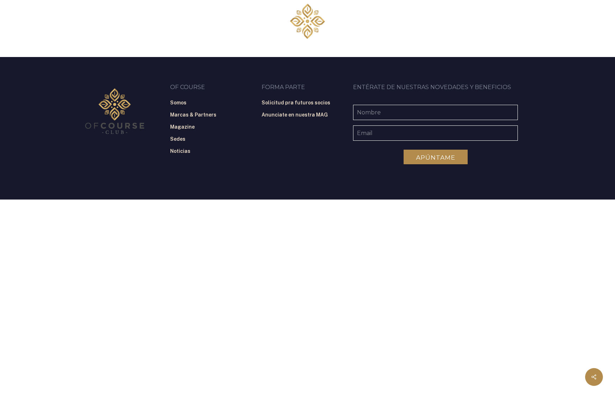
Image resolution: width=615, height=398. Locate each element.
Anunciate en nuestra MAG (295, 115)
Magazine (182, 127)
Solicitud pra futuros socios (296, 102)
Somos (178, 102)
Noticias (180, 151)
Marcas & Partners (193, 115)
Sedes (177, 139)
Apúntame (435, 157)
